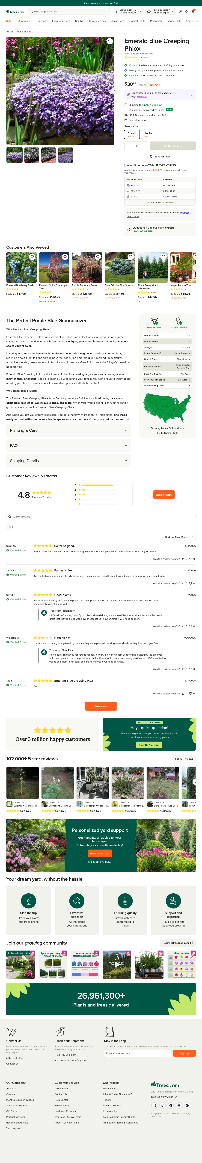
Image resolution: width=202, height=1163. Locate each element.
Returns (107, 1099)
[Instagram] (154, 1105)
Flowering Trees (97, 20)
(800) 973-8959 (143, 231)
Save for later (162, 156)
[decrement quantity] (128, 146)
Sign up (184, 1053)
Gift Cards (11, 1111)
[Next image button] (114, 91)
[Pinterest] (187, 1105)
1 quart (132, 135)
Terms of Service (112, 1105)
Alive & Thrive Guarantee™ (117, 1094)
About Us (11, 1088)
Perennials (156, 20)
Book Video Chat (99, 853)
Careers (10, 1094)
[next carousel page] (196, 267)
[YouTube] (179, 1105)
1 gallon (149, 135)
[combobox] (179, 537)
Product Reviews (15, 1116)
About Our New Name (67, 1122)
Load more (101, 706)
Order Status (61, 1088)
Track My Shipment (65, 1054)
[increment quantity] (144, 146)
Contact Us (12, 1063)
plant (10, 526)
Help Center (61, 1099)
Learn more (133, 216)
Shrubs (79, 20)
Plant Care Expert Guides (20, 1099)
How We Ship (62, 1105)
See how (157, 104)
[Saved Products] (186, 11)
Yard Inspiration (14, 1128)
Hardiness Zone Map (66, 1111)
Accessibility (110, 1111)
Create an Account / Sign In (70, 1060)
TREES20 (129, 173)
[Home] (15, 11)
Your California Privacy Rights (119, 1116)
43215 (145, 104)
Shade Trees (117, 20)
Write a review (164, 494)
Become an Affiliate (17, 1122)
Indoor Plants (174, 20)
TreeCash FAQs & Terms (68, 1116)
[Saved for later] (109, 41)
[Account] (180, 11)
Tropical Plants (137, 20)
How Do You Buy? (149, 744)
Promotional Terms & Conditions (120, 1122)
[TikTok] (162, 1105)
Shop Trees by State (17, 1105)
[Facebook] (171, 1105)
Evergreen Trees (61, 20)
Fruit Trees (41, 20)
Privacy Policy (110, 1088)
